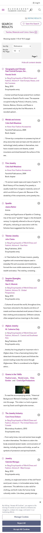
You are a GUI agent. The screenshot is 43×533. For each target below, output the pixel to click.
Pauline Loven (10, 378)
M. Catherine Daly (12, 329)
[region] (21, 516)
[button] (3, 69)
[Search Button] (39, 10)
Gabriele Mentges (12, 462)
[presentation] (22, 390)
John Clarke (10, 239)
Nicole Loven (23, 378)
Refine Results (34, 18)
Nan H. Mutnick (11, 284)
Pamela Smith (10, 75)
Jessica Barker (10, 207)
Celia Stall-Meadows (13, 123)
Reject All (21, 523)
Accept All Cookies (21, 529)
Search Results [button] (7, 25)
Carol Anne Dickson (13, 417)
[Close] (40, 502)
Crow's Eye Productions (26, 381)
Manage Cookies (21, 517)
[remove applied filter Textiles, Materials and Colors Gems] (35, 32)
